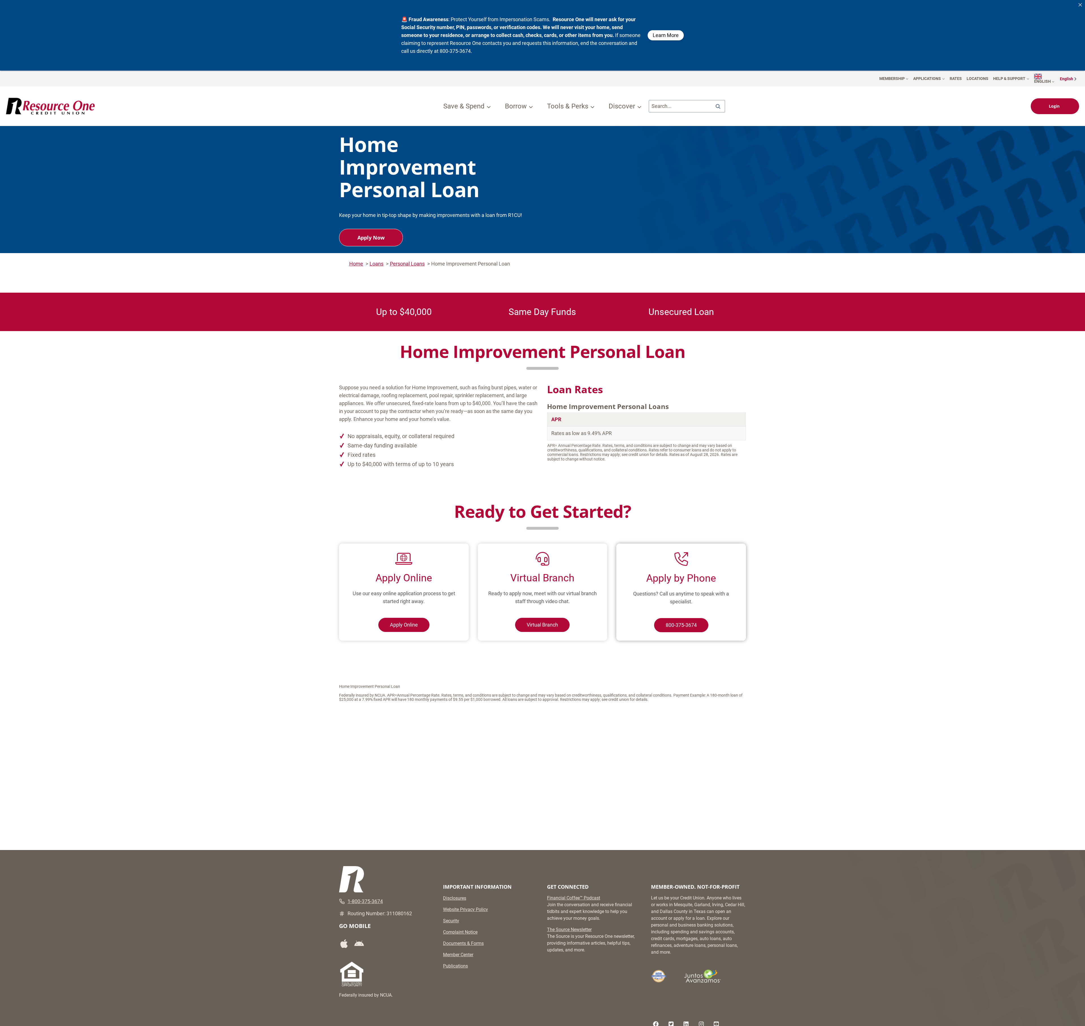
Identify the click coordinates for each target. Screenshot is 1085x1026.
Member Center (458, 954)
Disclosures (454, 898)
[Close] (1080, 5)
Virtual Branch (542, 625)
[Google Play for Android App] (361, 944)
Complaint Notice (460, 932)
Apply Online (404, 625)
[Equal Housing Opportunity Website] (351, 974)
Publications (455, 966)
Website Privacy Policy (465, 909)
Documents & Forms (463, 943)
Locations (977, 78)
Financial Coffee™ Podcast (573, 898)
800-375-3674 (681, 625)
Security (451, 920)
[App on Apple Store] (346, 943)
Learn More (666, 35)
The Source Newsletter (569, 929)
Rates (956, 78)
